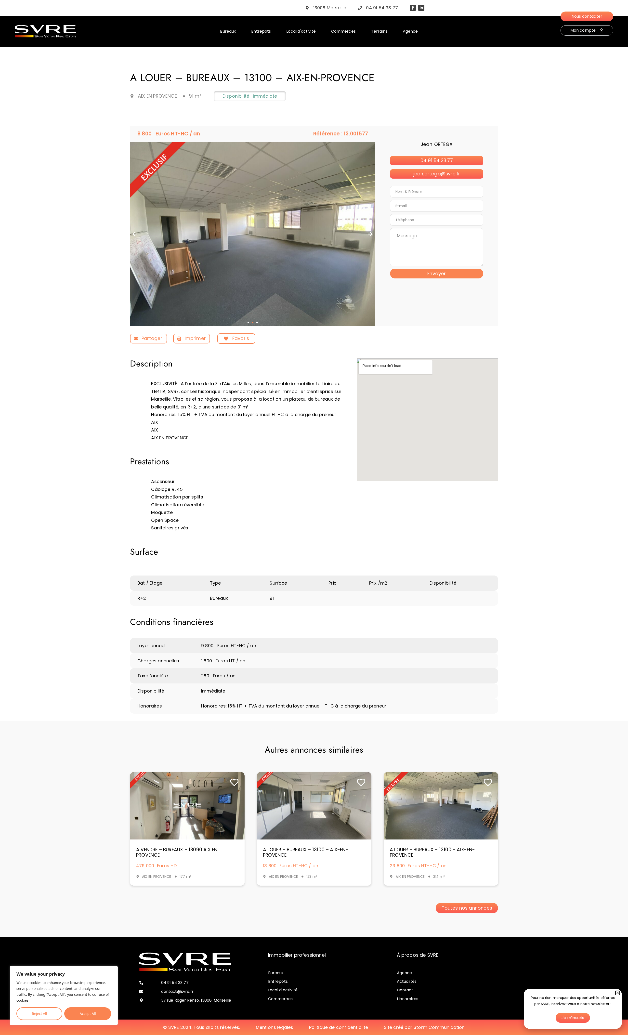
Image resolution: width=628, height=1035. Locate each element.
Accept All (88, 1013)
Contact (405, 990)
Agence (404, 972)
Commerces (280, 998)
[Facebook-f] (413, 8)
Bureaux (276, 972)
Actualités (407, 981)
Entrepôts (278, 981)
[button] (134, 234)
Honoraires (408, 998)
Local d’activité (283, 990)
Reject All (39, 1013)
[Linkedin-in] (421, 8)
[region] (64, 995)
